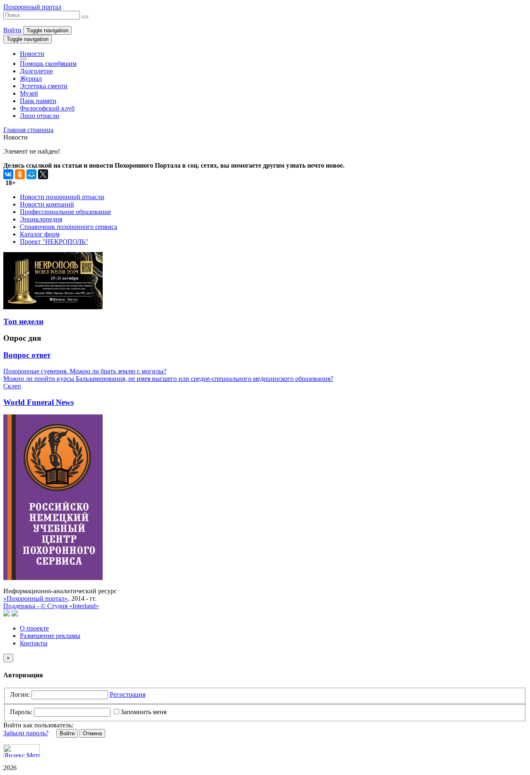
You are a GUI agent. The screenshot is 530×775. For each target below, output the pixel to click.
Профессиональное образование (65, 211)
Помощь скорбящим (48, 63)
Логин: (20, 694)
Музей (29, 93)
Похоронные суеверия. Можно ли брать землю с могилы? (84, 371)
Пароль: (21, 711)
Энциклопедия (41, 219)
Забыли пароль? (25, 732)
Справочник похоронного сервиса (68, 226)
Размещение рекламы (50, 635)
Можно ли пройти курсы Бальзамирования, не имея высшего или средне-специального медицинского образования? (168, 378)
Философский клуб (47, 108)
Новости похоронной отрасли (62, 196)
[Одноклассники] (20, 174)
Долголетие (36, 71)
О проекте (34, 628)
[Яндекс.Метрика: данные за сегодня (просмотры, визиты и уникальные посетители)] (21, 750)
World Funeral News (38, 402)
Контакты (34, 643)
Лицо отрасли (39, 115)
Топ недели (23, 321)
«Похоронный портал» (35, 598)
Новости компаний (47, 204)
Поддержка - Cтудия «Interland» (51, 605)
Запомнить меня (143, 711)
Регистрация (127, 694)
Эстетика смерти (43, 85)
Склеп (12, 386)
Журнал (31, 78)
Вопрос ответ (27, 355)
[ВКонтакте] (8, 174)
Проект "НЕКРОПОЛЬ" (54, 241)
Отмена (92, 733)
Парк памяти (38, 100)
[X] (43, 174)
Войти (12, 30)
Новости (32, 53)
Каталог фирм (40, 234)
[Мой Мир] (31, 174)
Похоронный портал (32, 6)
